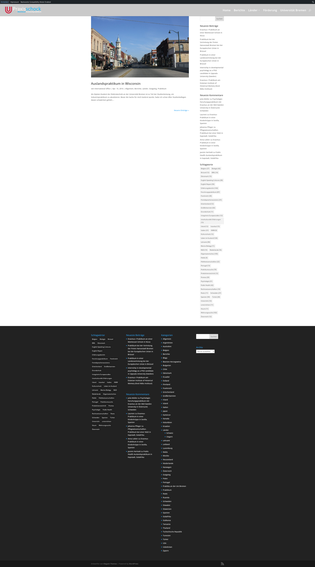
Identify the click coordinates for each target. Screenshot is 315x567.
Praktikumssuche (208, 270)
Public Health (207, 285)
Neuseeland (168, 459)
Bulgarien (167, 365)
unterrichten (207, 305)
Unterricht (206, 301)
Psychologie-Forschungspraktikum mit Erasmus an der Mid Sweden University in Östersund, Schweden (212, 105)
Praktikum (162, 88)
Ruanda (166, 497)
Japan (165, 411)
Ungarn (169, 437)
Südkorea (167, 520)
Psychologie (206, 281)
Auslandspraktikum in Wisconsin (116, 83)
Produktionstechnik (209, 273)
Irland (204, 226)
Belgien (205, 168)
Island (165, 403)
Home (227, 10)
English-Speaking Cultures (212, 180)
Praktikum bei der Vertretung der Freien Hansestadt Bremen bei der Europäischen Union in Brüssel (211, 45)
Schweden (216, 293)
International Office (102, 88)
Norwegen (167, 467)
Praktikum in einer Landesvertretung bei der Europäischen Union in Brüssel (140, 361)
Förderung (270, 10)
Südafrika (167, 516)
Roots (204, 293)
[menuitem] (313, 2)
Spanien (205, 297)
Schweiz (169, 433)
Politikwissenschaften (210, 262)
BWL (215, 172)
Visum (204, 309)
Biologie (216, 168)
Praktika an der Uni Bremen (174, 486)
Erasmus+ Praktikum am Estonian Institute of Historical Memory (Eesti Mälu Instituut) (140, 380)
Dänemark (206, 176)
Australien (167, 346)
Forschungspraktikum (210, 192)
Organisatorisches (209, 254)
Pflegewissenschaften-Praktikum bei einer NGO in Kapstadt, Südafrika (211, 133)
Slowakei (166, 505)
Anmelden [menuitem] (5, 2)
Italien (205, 230)
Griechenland (207, 204)
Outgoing (153, 88)
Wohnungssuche (209, 313)
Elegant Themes (110, 564)
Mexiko (166, 456)
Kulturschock (207, 234)
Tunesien (167, 535)
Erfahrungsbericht (209, 188)
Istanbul (215, 226)
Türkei (216, 297)
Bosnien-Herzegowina (172, 362)
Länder (253, 10)
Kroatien (166, 426)
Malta (165, 452)
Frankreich (206, 196)
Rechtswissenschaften (210, 289)
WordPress (133, 564)
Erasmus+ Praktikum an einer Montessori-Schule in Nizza (211, 32)
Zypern (166, 550)
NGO (204, 250)
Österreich (206, 317)
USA (164, 543)
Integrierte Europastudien (212, 215)
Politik (204, 258)
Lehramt (205, 242)
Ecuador (166, 377)
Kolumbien (167, 422)
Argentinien (168, 343)
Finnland (166, 384)
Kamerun (167, 415)
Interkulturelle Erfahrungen (211, 220)
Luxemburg (167, 448)
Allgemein (129, 88)
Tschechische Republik (172, 531)
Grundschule (207, 212)
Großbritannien (208, 208)
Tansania (166, 524)
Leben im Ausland (209, 238)
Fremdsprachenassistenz (211, 200)
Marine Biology (207, 246)
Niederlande (215, 250)
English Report (207, 184)
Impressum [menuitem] (14, 2)
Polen (165, 478)
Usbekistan (167, 547)
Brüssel (205, 172)
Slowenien (167, 509)
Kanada (166, 418)
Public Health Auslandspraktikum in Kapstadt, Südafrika (211, 155)
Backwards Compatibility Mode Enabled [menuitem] (36, 2)
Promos (205, 277)
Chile (165, 369)
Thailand (166, 528)
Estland (166, 381)
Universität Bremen (293, 10)
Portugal (205, 266)
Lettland (166, 444)
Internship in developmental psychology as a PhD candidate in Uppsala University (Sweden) (140, 371)
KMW (214, 230)
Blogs (165, 358)
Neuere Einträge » (181, 110)
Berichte (239, 10)
